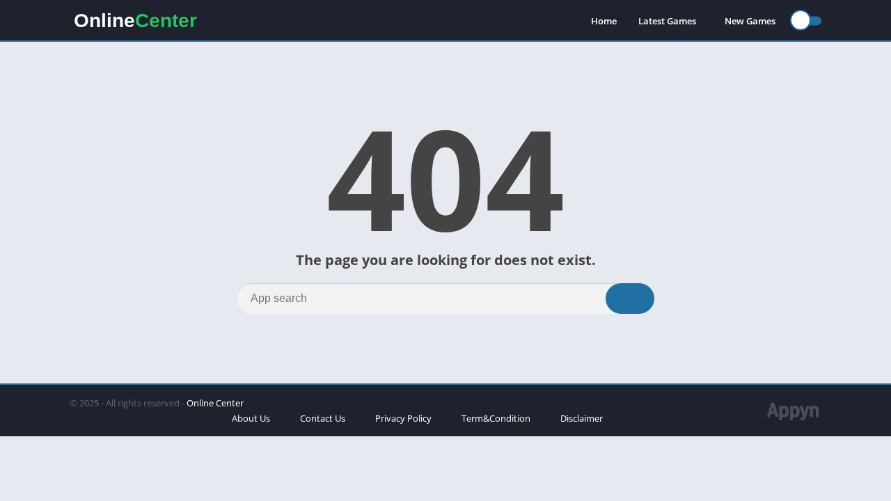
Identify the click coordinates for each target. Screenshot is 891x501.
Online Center (215, 403)
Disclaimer (581, 418)
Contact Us (322, 418)
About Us (251, 418)
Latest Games (667, 21)
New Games (750, 21)
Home (604, 21)
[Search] (630, 298)
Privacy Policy (403, 418)
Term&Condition (496, 418)
